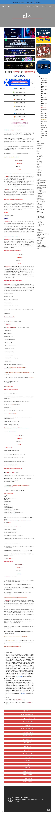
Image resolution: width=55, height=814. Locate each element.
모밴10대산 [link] (36, 6)
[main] (27, 15)
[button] (53, 6)
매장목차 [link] (43, 6)
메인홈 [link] (28, 6)
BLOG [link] (49, 6)
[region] (27, 2)
